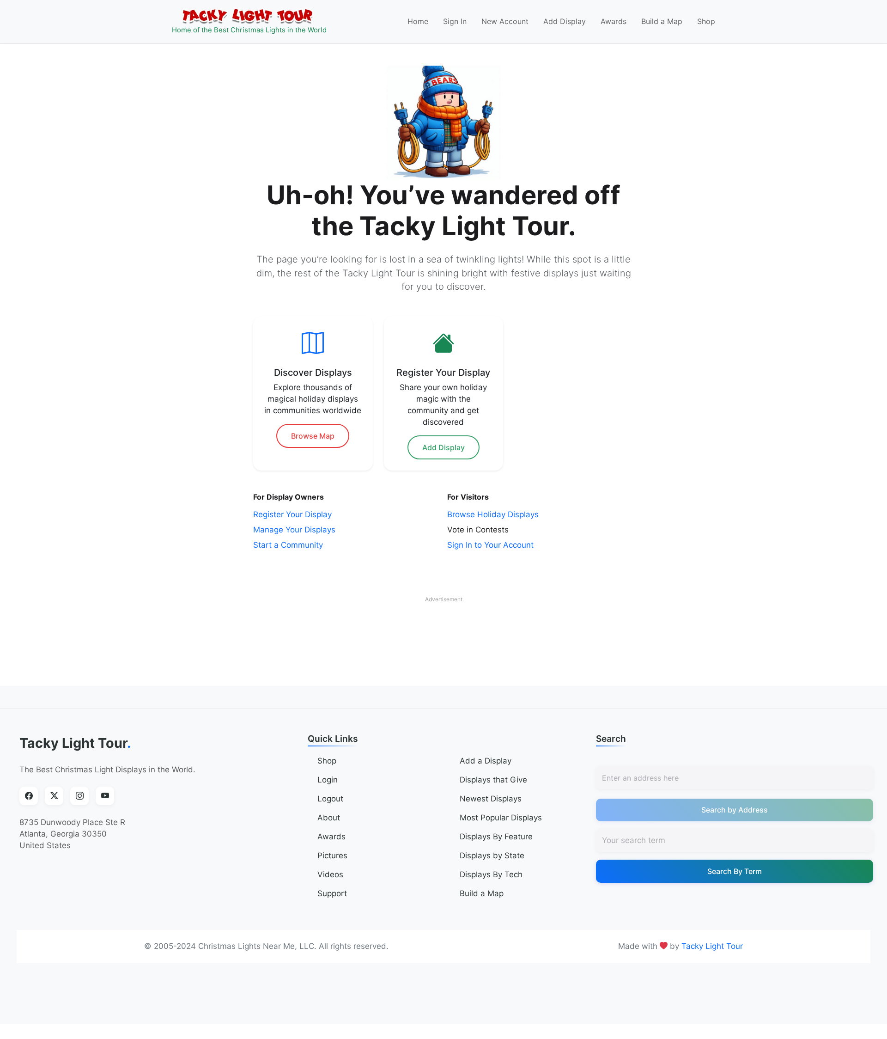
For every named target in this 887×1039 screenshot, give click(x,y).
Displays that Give (493, 779)
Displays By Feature (496, 836)
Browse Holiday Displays (493, 514)
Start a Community (288, 545)
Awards (613, 21)
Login (327, 779)
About (328, 817)
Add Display (564, 21)
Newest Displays (491, 798)
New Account (505, 21)
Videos (330, 874)
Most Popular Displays (501, 817)
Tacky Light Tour (75, 743)
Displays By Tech (491, 874)
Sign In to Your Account (490, 545)
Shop (706, 21)
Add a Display (485, 760)
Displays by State (492, 855)
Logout (330, 798)
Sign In (455, 21)
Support (332, 893)
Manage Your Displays (294, 529)
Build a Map (661, 21)
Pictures (332, 855)
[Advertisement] (443, 628)
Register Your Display (292, 514)
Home (417, 21)
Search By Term (734, 871)
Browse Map (312, 435)
